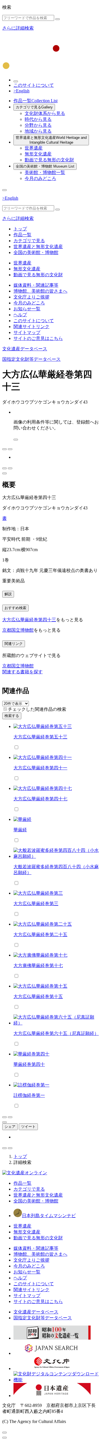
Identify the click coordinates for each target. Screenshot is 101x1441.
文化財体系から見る (45, 113)
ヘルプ (20, 314)
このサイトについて (33, 85)
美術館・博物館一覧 (45, 172)
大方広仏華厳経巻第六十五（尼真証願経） (56, 1033)
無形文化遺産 (38, 154)
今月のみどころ (40, 178)
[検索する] (57, 19)
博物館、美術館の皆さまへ (40, 291)
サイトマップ (26, 332)
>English (21, 90)
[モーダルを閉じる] (4, 1432)
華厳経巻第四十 (29, 1064)
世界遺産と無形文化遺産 (51, 139)
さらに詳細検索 (18, 28)
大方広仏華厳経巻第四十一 (40, 767)
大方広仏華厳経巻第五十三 (40, 736)
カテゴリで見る (34, 107)
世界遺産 (34, 148)
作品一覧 (35, 100)
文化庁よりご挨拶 (31, 297)
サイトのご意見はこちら (38, 338)
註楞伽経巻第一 (29, 1095)
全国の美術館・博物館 (45, 166)
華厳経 (20, 829)
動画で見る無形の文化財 (49, 159)
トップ (20, 228)
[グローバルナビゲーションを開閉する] (4, 190)
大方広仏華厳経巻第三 (35, 903)
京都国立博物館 (18, 630)
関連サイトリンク (31, 326)
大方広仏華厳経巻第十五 (38, 996)
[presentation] (5, 709)
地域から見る (38, 131)
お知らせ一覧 (26, 308)
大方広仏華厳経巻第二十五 (40, 934)
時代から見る (38, 119)
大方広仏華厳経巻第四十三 (29, 619)
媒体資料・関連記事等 (35, 285)
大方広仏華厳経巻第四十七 (40, 798)
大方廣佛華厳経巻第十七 (38, 965)
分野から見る (38, 125)
